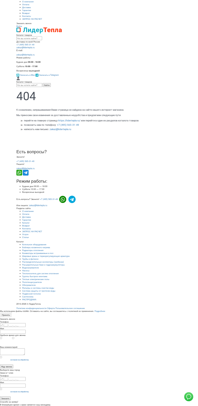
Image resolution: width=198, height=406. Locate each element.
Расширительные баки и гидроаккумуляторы (43, 264)
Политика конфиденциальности (31, 308)
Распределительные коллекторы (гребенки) (43, 261)
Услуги (25, 234)
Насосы (25, 270)
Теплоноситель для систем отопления (40, 273)
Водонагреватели (30, 267)
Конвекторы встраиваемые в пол (37, 253)
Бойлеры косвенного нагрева (36, 247)
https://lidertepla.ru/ (69, 120)
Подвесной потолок (31, 293)
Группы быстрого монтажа (34, 276)
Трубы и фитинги (30, 258)
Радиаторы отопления (32, 250)
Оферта (51, 308)
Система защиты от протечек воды (38, 290)
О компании (28, 1)
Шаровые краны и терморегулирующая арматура (46, 255)
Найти (47, 85)
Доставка (26, 7)
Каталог (26, 222)
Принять (6, 314)
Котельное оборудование (34, 244)
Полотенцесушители (32, 282)
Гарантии (26, 10)
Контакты (26, 15)
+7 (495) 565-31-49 (25, 44)
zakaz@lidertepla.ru (25, 47)
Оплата (25, 4)
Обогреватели (29, 284)
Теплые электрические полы (35, 279)
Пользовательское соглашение (70, 308)
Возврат (26, 13)
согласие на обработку (19, 360)
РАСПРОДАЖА (29, 299)
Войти (19, 26)
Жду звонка (6, 366)
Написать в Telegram (48, 74)
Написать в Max (27, 74)
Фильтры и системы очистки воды (38, 287)
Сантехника (27, 296)
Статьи (25, 237)
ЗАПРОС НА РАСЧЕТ (32, 18)
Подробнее (100, 311)
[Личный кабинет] (18, 78)
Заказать (5, 398)
